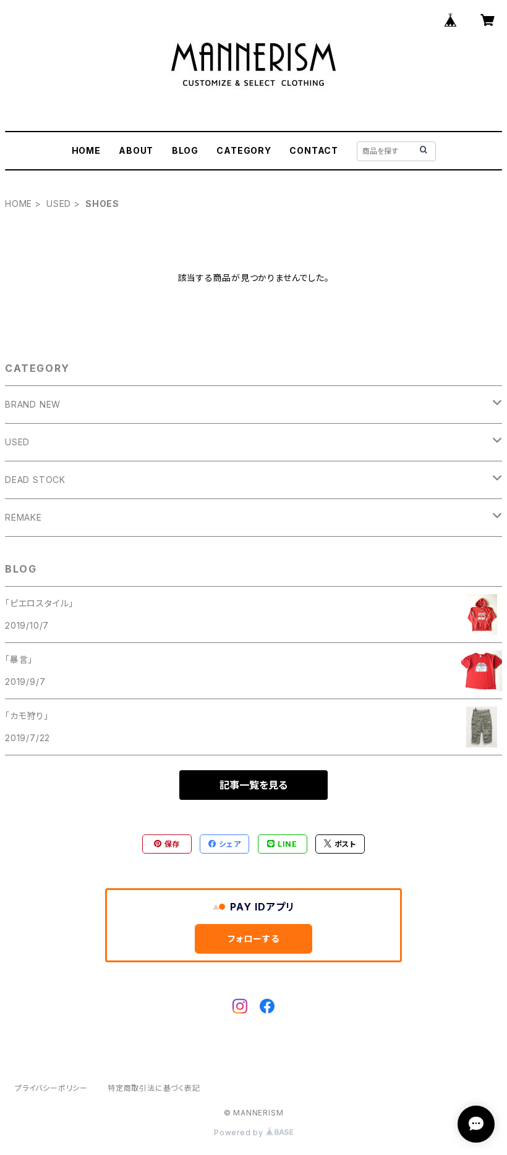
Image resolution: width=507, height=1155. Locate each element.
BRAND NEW (33, 404)
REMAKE (23, 517)
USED (58, 203)
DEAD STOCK (35, 479)
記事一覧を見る (253, 785)
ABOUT (136, 150)
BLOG (185, 150)
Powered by (240, 1132)
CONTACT (313, 150)
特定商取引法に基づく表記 (154, 1088)
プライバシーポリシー (51, 1088)
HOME (86, 150)
